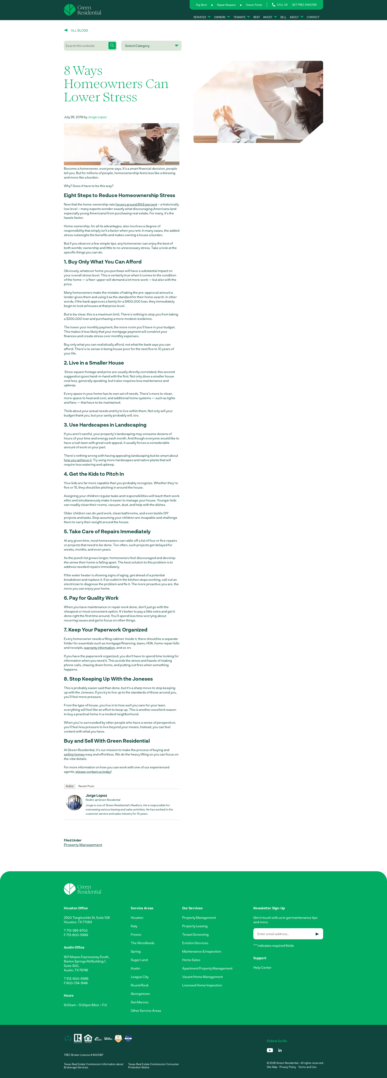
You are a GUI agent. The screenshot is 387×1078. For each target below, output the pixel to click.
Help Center (262, 967)
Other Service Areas (146, 1010)
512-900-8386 (77, 978)
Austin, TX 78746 (76, 970)
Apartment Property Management (207, 968)
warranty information (99, 647)
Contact (313, 17)
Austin (135, 968)
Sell (283, 17)
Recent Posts (86, 786)
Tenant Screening (195, 934)
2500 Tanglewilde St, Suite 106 (87, 917)
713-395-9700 (77, 930)
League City (140, 977)
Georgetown (140, 993)
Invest (267, 17)
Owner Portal (254, 4)
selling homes (74, 754)
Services (200, 17)
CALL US (282, 4)
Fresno (136, 934)
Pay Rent (201, 4)
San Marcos (139, 1002)
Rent (256, 17)
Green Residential (109, 799)
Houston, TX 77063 (78, 922)
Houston (137, 917)
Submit (317, 934)
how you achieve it (78, 460)
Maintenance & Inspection (201, 951)
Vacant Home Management (202, 977)
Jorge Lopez (97, 117)
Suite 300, (71, 965)
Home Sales (191, 960)
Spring (136, 951)
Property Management (83, 844)
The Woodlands (142, 943)
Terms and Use (307, 1067)
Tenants (239, 17)
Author (70, 786)
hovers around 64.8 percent (136, 204)
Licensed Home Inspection (202, 985)
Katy (134, 926)
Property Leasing (195, 926)
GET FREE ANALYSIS (304, 4)
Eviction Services (195, 943)
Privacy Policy (287, 1067)
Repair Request (226, 4)
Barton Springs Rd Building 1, (85, 961)
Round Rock (140, 985)
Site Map (272, 1067)
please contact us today (93, 771)
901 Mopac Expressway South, (86, 957)
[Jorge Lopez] (74, 809)
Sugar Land (139, 960)
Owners (219, 17)
